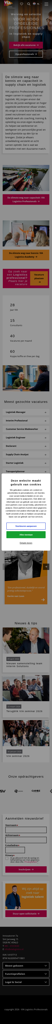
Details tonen (26, 543)
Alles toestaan (26, 535)
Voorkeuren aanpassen (26, 526)
